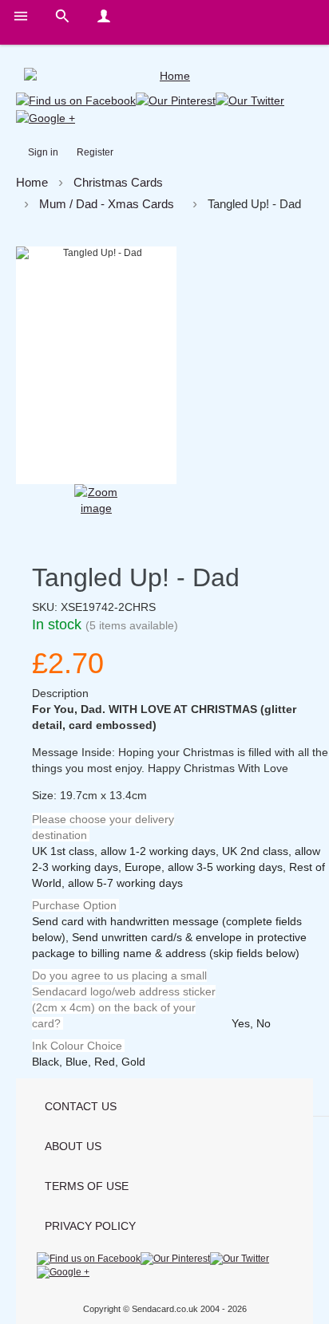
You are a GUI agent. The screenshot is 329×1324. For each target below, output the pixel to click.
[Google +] (45, 116)
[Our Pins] (176, 99)
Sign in (43, 152)
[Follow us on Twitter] (250, 99)
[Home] (168, 76)
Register (95, 152)
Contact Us (81, 1106)
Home (32, 182)
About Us (73, 1146)
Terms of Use (87, 1186)
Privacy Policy (90, 1226)
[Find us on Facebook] (76, 99)
